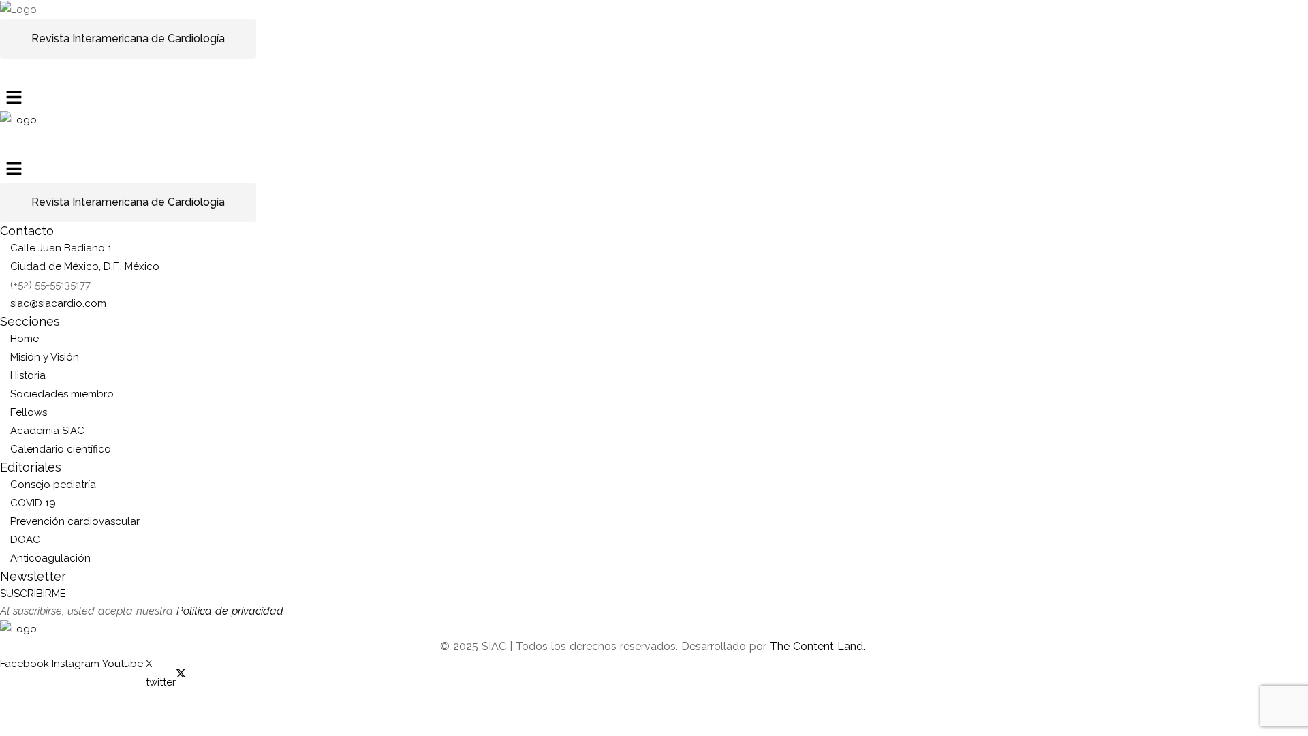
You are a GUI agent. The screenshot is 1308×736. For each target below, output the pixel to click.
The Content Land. (819, 646)
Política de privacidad (229, 610)
